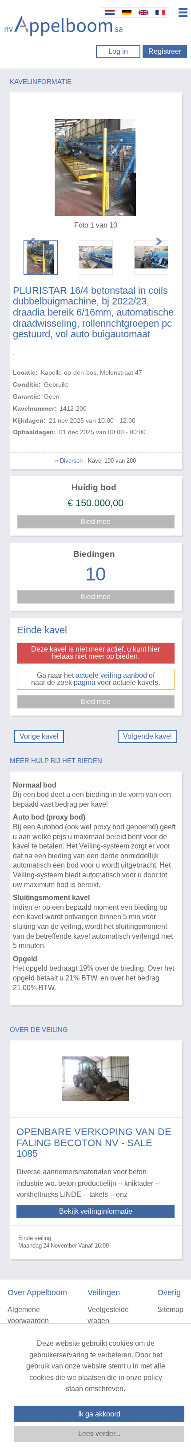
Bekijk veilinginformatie (95, 1211)
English (143, 12)
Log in (118, 51)
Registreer (164, 51)
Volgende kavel (147, 736)
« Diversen (69, 460)
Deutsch (126, 12)
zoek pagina (76, 682)
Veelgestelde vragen (108, 1315)
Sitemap (170, 1309)
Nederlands (110, 12)
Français (160, 12)
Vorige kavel (39, 736)
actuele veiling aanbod (111, 675)
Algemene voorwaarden (28, 1315)
